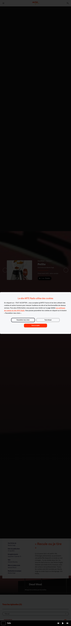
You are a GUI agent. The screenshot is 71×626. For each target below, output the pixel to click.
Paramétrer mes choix (23, 320)
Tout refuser (48, 320)
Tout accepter (35, 325)
